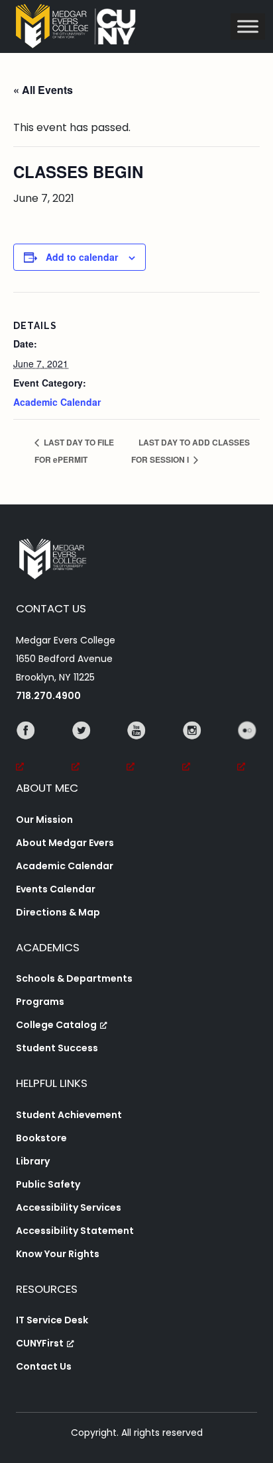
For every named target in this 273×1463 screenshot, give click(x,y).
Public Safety (48, 1184)
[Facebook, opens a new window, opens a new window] (26, 748)
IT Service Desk (52, 1320)
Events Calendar (55, 889)
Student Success (57, 1048)
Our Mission (44, 819)
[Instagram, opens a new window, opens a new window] (192, 748)
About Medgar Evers (65, 842)
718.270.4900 (48, 695)
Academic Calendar (57, 401)
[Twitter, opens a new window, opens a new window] (81, 748)
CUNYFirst (40, 1343)
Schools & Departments (74, 978)
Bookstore (41, 1138)
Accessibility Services (68, 1207)
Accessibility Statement (75, 1230)
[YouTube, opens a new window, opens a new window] (136, 748)
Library (33, 1161)
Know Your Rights (57, 1253)
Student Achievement (69, 1114)
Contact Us (44, 1366)
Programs (40, 1001)
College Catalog (56, 1024)
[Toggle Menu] (247, 26)
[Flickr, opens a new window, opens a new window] (247, 748)
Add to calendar (82, 256)
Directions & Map (58, 912)
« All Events (43, 89)
